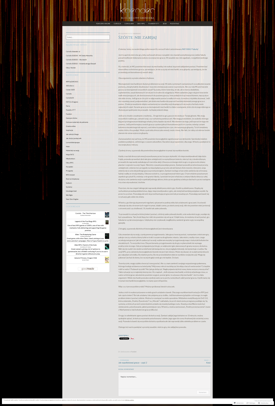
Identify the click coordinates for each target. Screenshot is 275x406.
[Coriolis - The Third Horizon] (107, 217)
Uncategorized (71, 191)
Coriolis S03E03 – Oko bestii (76, 60)
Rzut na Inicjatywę (72, 179)
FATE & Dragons (72, 102)
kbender (137, 33)
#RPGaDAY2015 (72, 82)
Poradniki (69, 167)
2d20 (165, 23)
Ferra (68, 106)
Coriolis (117, 23)
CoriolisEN (129, 23)
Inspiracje (69, 130)
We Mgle (69, 195)
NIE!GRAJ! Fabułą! (190, 49)
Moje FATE (70, 154)
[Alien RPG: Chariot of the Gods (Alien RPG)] (107, 249)
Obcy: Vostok (71, 68)
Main (68, 146)
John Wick (86, 223)
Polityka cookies (129, 400)
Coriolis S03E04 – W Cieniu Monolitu (79, 56)
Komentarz (202, 392)
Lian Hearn (86, 260)
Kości (207, 361)
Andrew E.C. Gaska (86, 247)
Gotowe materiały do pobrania (77, 122)
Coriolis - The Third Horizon (85, 213)
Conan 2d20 (70, 90)
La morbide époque (73, 142)
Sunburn (69, 183)
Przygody (69, 171)
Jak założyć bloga (72, 134)
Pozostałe (174, 23)
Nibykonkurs (70, 159)
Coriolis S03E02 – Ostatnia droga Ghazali (81, 64)
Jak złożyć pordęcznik (73, 138)
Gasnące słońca (71, 118)
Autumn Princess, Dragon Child (85, 258)
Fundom (133, 352)
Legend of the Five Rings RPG (85, 221)
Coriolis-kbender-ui (73, 51)
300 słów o (70, 86)
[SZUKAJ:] (88, 37)
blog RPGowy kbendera (137, 18)
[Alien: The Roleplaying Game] (107, 238)
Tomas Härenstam (86, 215)
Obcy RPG (141, 23)
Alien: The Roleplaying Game (85, 234)
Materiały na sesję (72, 150)
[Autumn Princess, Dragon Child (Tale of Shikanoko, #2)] (107, 262)
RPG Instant (70, 175)
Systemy (69, 187)
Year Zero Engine (103, 23)
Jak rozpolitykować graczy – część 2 (132, 361)
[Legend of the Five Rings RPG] (107, 224)
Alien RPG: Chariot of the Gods (85, 245)
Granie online (71, 126)
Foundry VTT (153, 23)
